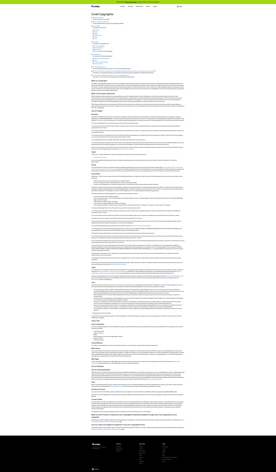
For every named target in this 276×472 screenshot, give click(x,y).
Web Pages (97, 51)
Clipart (96, 31)
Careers (141, 463)
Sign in (180, 6)
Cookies (164, 451)
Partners (141, 449)
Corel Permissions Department (174, 276)
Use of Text (95, 41)
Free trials (118, 451)
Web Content (97, 49)
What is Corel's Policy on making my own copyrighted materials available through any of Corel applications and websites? (124, 71)
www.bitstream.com (116, 386)
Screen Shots (97, 35)
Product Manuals (98, 47)
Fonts (95, 60)
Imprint (163, 461)
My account (142, 453)
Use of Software (97, 54)
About (140, 455)
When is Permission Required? (101, 21)
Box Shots (96, 30)
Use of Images (96, 26)
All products (118, 446)
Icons (95, 38)
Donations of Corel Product (101, 62)
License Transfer (98, 63)
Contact (141, 457)
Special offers (119, 449)
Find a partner (142, 451)
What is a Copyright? (98, 17)
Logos (95, 37)
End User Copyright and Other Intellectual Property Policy (106, 429)
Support (141, 446)
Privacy (164, 449)
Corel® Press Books (99, 46)
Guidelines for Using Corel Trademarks (141, 225)
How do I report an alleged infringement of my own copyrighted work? (111, 75)
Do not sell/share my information (169, 457)
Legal (163, 455)
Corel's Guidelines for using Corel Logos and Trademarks (113, 271)
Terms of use (165, 446)
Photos (96, 33)
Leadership (141, 461)
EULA (163, 453)
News (140, 459)
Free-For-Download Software (101, 58)
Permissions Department (99, 66)
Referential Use (95, 279)
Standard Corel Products (100, 157)
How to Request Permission (127, 149)
